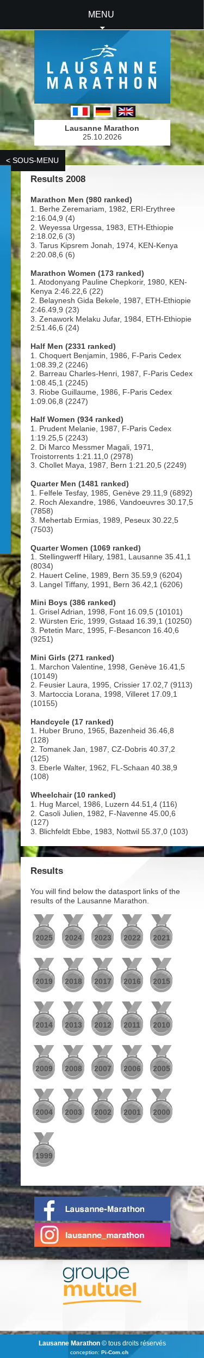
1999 (44, 1155)
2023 (103, 937)
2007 (103, 1068)
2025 (44, 937)
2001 (132, 1112)
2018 (73, 981)
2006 (132, 1068)
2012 (103, 1025)
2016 (132, 981)
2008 (73, 1068)
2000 (161, 1112)
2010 (161, 1025)
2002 (103, 1112)
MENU (101, 14)
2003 (73, 1112)
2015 (161, 981)
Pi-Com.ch (114, 1352)
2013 (73, 1025)
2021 (161, 937)
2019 (44, 981)
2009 (44, 1068)
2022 (132, 937)
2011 (131, 1025)
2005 (161, 1068)
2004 (44, 1112)
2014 (44, 1025)
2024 (73, 937)
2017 (103, 981)
